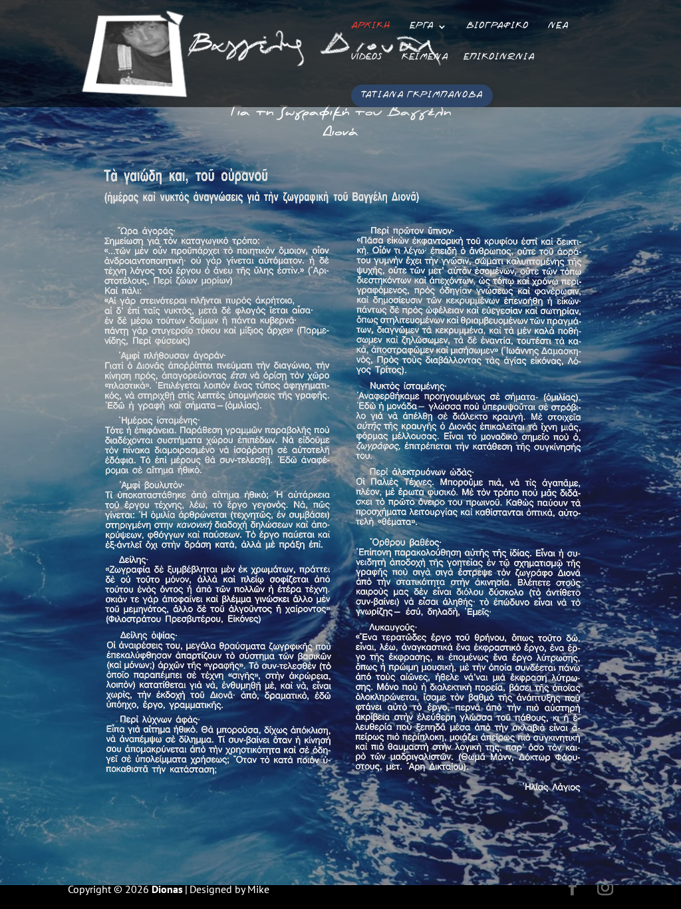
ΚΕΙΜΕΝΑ (425, 58)
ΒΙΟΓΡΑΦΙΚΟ (497, 27)
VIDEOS (366, 58)
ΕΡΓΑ (422, 27)
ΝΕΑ (558, 27)
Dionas (167, 889)
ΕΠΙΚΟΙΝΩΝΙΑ (499, 58)
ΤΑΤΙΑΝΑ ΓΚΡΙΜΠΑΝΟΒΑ (422, 95)
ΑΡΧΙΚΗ (370, 27)
